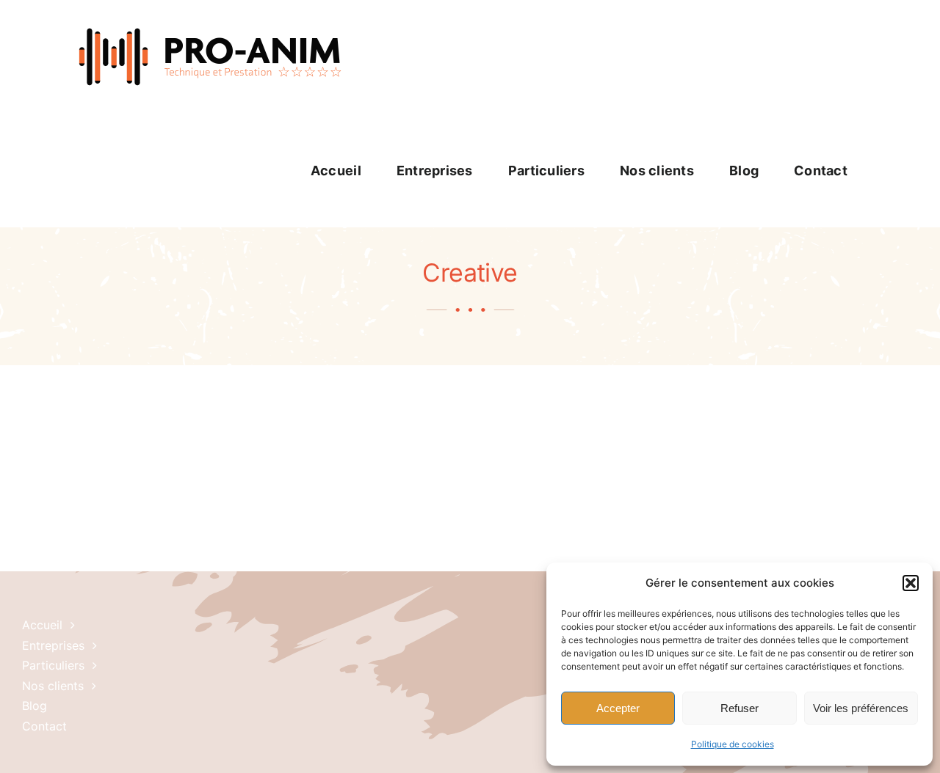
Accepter (618, 708)
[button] (910, 583)
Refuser (739, 708)
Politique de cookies (732, 744)
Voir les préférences (860, 708)
